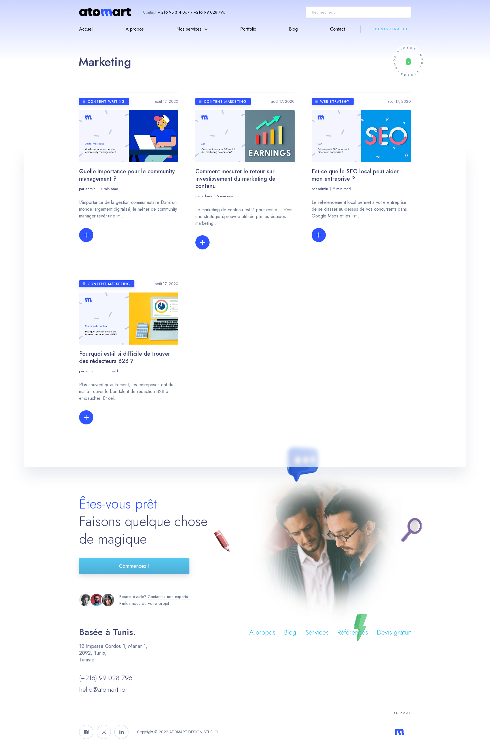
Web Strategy (334, 101)
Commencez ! (134, 566)
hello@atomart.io (102, 689)
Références (352, 632)
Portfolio (248, 29)
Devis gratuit (393, 29)
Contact (337, 29)
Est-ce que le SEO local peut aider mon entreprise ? (355, 175)
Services (317, 632)
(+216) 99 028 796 (105, 678)
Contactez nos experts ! (169, 596)
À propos (262, 632)
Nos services (189, 29)
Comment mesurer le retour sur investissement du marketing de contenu (235, 178)
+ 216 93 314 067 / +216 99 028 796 (191, 12)
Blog (293, 29)
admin (90, 188)
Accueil (86, 29)
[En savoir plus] (408, 61)
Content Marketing (225, 101)
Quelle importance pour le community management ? (127, 175)
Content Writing (106, 101)
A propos (135, 29)
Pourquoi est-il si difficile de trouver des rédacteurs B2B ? (124, 357)
